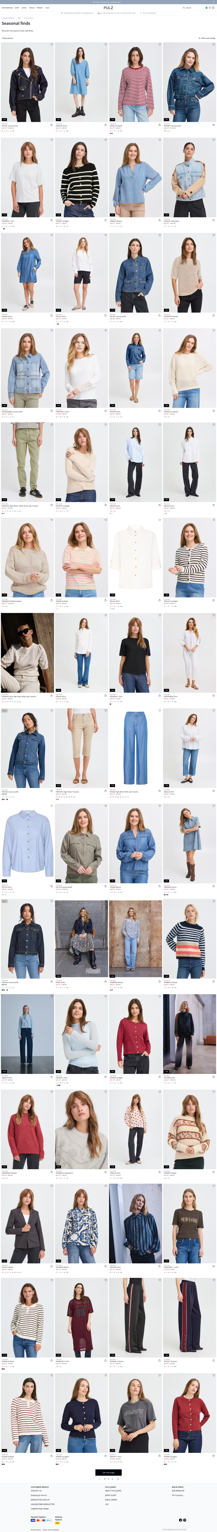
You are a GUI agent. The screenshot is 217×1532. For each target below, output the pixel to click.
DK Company (177, 1495)
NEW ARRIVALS (7, 8)
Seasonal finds (28, 18)
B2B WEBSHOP (178, 1490)
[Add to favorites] (52, 44)
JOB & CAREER (111, 1500)
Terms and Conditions (51, 1530)
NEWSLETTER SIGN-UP (40, 1500)
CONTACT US (36, 1490)
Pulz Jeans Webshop (8, 18)
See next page (108, 1472)
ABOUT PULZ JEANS (113, 1490)
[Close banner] (213, 2)
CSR (106, 1504)
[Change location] (206, 8)
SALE (19, 18)
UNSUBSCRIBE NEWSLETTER (42, 1504)
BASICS (32, 8)
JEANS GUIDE (110, 1495)
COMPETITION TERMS (40, 1509)
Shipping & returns (39, 1495)
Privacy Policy (36, 1530)
